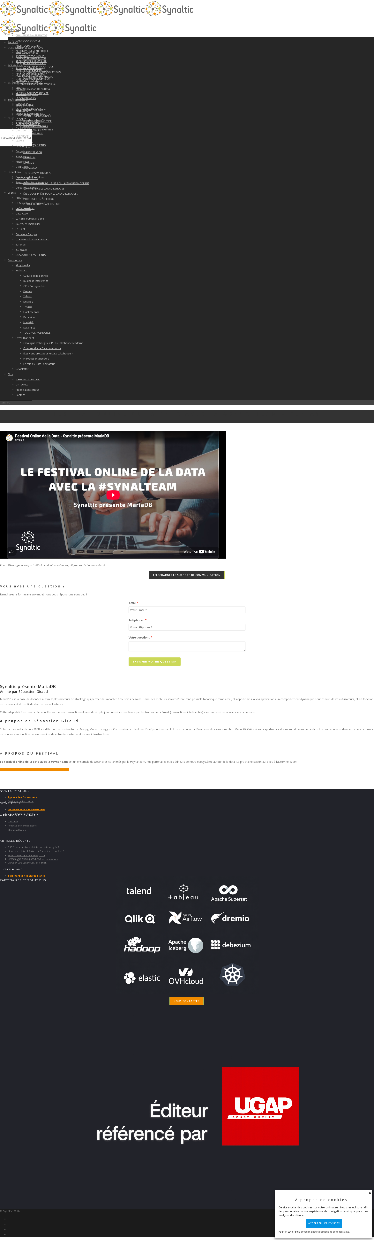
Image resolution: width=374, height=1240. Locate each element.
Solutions (15, 48)
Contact (20, 395)
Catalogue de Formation (21, 801)
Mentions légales (17, 829)
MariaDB (28, 322)
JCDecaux (21, 250)
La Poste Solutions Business (32, 239)
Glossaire (13, 821)
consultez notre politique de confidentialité (325, 1231)
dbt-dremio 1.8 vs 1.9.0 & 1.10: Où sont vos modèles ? (36, 851)
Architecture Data (26, 58)
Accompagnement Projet (30, 63)
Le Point (20, 229)
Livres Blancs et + (26, 338)
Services (13, 42)
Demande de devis (27, 187)
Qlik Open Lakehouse (28, 130)
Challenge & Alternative (29, 47)
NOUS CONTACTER (186, 1001)
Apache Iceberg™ (33, 120)
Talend (27, 296)
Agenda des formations (31, 75)
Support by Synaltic (27, 94)
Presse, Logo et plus (27, 389)
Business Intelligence (35, 281)
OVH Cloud (22, 166)
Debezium (22, 151)
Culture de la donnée (35, 275)
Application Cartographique (39, 84)
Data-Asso (22, 213)
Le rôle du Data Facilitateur (39, 364)
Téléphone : (137, 620)
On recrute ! (22, 384)
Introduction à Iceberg (38, 199)
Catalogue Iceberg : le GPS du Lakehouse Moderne (56, 183)
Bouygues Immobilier (28, 224)
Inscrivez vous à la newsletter (26, 809)
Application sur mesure (29, 73)
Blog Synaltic (25, 105)
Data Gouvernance (28, 40)
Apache (20, 104)
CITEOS (20, 198)
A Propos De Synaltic (28, 379)
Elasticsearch (32, 152)
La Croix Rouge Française (30, 203)
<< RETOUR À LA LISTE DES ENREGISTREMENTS (34, 769)
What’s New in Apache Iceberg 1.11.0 (26, 855)
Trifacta (28, 147)
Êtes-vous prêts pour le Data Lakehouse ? (50, 193)
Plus (11, 118)
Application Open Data (36, 89)
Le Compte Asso (26, 98)
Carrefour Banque (26, 234)
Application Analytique (36, 78)
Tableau (20, 146)
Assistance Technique (28, 68)
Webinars (22, 110)
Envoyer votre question (154, 661)
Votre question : (139, 637)
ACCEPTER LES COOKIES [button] (324, 1223)
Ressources (15, 260)
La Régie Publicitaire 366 (30, 218)
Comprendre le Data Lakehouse (43, 188)
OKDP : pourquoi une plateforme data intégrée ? (33, 847)
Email (132, 602)
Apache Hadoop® (34, 115)
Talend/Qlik (23, 84)
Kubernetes (23, 161)
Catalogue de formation (30, 177)
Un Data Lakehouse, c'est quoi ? (24, 858)
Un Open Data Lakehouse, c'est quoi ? (27, 862)
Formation (14, 172)
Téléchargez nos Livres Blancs (26, 875)
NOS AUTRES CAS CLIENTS (31, 255)
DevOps (28, 301)
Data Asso (30, 167)
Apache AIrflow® (33, 110)
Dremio (20, 141)
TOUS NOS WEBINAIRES (37, 173)
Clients (13, 83)
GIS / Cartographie (34, 286)
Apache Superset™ (34, 125)
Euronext (21, 244)
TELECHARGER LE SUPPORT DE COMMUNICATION (187, 575)
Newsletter (22, 369)
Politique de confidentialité (22, 825)
